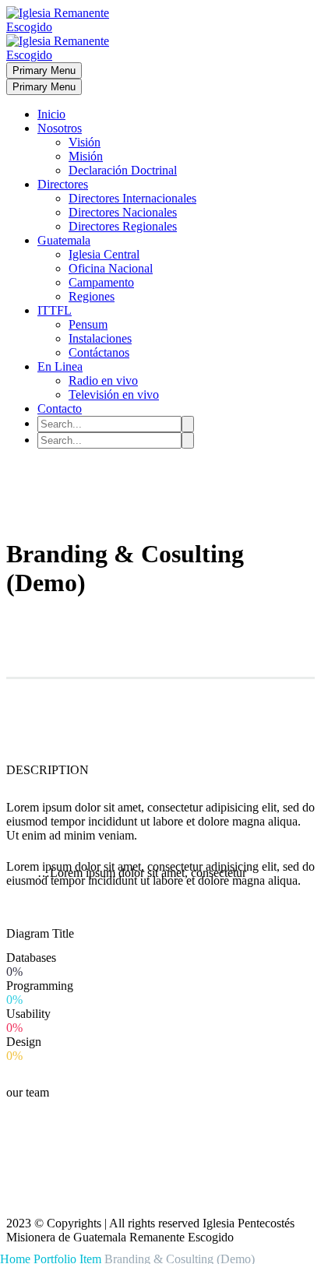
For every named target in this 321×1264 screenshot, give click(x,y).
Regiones (92, 296)
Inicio (51, 114)
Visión (85, 142)
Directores (62, 184)
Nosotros (59, 128)
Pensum (88, 324)
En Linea (60, 366)
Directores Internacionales (132, 198)
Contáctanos (99, 352)
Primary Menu (44, 70)
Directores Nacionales (123, 212)
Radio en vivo (103, 380)
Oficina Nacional (111, 268)
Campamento (101, 282)
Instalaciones (100, 338)
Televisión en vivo (114, 394)
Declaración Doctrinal (123, 170)
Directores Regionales (123, 226)
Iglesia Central (104, 254)
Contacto (59, 408)
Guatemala (63, 240)
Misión (86, 156)
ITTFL (54, 310)
